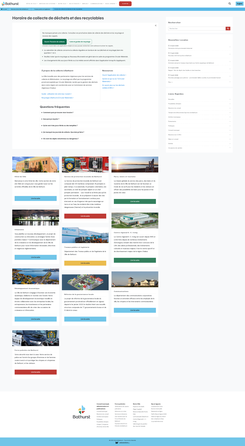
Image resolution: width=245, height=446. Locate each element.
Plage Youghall (137, 409)
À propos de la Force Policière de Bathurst (121, 425)
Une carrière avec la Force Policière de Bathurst (121, 419)
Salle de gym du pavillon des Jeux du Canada (140, 425)
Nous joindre (110, 3)
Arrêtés (170, 143)
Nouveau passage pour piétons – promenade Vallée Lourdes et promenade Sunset (194, 78)
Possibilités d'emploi (174, 104)
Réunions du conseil (174, 108)
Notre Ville (62, 3)
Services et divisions (121, 414)
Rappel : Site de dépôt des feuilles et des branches (184, 70)
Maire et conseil (173, 139)
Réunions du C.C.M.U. (174, 135)
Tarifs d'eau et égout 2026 (159, 414)
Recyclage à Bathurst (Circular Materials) (57, 98)
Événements (172, 121)
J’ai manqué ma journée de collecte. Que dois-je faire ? (63, 132)
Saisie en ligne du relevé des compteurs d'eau (158, 418)
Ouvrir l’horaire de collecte (54, 42)
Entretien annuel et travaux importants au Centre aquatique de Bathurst (191, 63)
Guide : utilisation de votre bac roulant (56, 94)
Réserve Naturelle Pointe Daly (140, 413)
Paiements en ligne (156, 411)
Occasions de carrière (175, 148)
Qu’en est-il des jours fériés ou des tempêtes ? (60, 125)
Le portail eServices (157, 421)
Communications (96, 3)
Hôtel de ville (31, 3)
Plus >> (170, 82)
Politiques (171, 126)
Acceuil (4, 9)
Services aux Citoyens (47, 3)
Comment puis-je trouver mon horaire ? (58, 112)
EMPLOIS (85, 3)
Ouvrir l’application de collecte (113, 75)
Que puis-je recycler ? (51, 119)
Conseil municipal (173, 130)
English (239, 4)
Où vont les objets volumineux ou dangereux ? (61, 139)
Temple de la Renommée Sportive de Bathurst (182, 112)
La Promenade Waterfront (140, 416)
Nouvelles (171, 99)
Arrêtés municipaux (174, 117)
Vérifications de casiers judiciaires (122, 408)
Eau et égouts (74, 3)
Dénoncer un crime (120, 411)
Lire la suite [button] (35, 198)
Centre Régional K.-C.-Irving (140, 420)
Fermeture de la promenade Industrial (180, 48)
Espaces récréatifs (138, 406)
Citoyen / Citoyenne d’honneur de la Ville (103, 426)
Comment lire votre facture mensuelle (157, 408)
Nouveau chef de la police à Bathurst (180, 55)
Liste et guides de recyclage (79, 42)
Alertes (125, 3)
